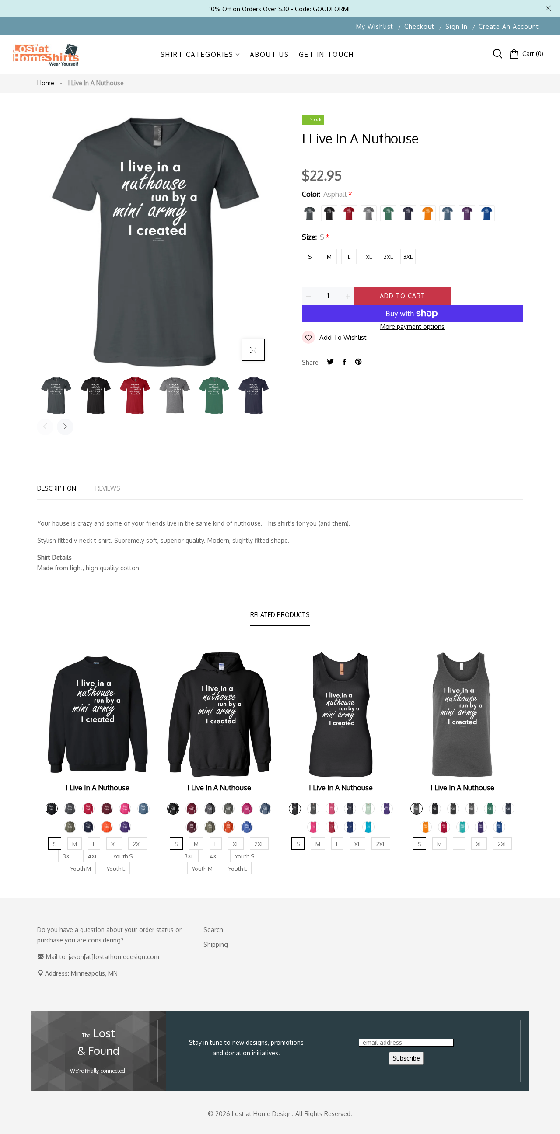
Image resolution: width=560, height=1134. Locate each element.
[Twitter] (330, 362)
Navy (408, 213)
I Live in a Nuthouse (98, 787)
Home (45, 83)
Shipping (215, 944)
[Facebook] (344, 362)
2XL (388, 256)
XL (369, 256)
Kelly (388, 213)
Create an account (509, 26)
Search (213, 929)
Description (56, 488)
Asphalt (309, 213)
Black (329, 213)
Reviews (107, 488)
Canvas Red (349, 213)
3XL (408, 256)
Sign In (456, 26)
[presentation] (45, 427)
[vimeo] (358, 362)
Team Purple (467, 213)
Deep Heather (368, 213)
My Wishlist (374, 26)
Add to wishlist (343, 337)
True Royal (486, 213)
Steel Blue (447, 213)
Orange (427, 213)
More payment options (412, 326)
